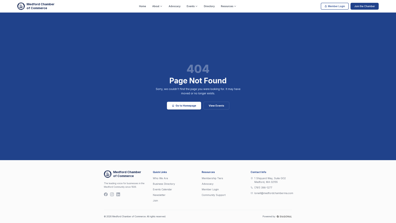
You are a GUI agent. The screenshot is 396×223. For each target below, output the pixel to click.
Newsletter (159, 195)
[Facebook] (106, 194)
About (155, 6)
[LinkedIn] (118, 194)
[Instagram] (112, 194)
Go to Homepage (186, 105)
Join (155, 200)
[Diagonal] (284, 216)
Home (142, 6)
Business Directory (164, 183)
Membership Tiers (212, 178)
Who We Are (160, 178)
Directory (209, 6)
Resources (227, 6)
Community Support (214, 195)
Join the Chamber (364, 6)
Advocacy (175, 6)
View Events (216, 105)
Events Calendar (162, 189)
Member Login (336, 6)
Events (191, 6)
